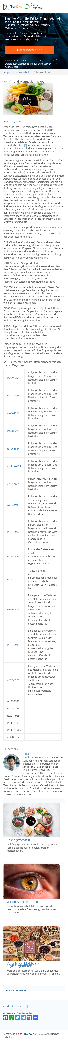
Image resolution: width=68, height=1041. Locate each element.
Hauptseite (8, 72)
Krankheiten (25, 72)
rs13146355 (14, 484)
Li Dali (26, 754)
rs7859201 (13, 680)
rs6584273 (13, 430)
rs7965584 (13, 448)
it (21, 1006)
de (8, 1006)
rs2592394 (13, 377)
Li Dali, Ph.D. (14, 121)
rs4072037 (13, 531)
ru (30, 1006)
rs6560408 (13, 609)
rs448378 (12, 505)
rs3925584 (13, 395)
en (3, 1006)
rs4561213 (13, 413)
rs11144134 (14, 466)
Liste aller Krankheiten (16, 989)
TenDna (27, 1033)
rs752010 (12, 579)
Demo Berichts (36, 6)
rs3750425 (13, 556)
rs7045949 (13, 644)
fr (13, 1006)
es (17, 1006)
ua (25, 1006)
